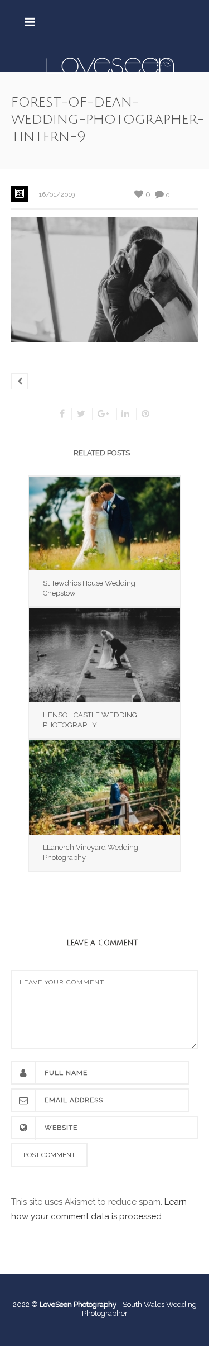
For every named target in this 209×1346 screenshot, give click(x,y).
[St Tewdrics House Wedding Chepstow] (104, 523)
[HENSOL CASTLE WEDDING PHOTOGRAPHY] (104, 655)
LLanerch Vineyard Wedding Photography (90, 852)
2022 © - (68, 1304)
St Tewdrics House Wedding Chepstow (89, 588)
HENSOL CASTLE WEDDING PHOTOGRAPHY (90, 720)
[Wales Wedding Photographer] (110, 65)
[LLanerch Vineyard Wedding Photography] (104, 787)
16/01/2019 (57, 194)
